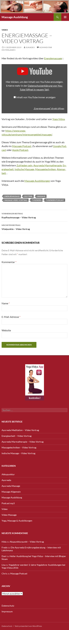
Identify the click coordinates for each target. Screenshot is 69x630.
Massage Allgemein (11, 491)
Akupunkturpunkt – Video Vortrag (27, 541)
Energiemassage (53, 58)
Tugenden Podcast (55, 200)
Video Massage (9, 514)
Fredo (5, 547)
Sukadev (30, 47)
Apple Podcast (20, 149)
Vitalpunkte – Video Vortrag (16, 227)
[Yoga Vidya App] (34, 382)
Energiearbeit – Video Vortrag (16, 436)
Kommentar (9, 261)
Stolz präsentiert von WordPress (28, 626)
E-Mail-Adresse (11, 316)
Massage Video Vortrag (15, 200)
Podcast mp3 (8, 503)
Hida (4, 541)
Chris (4, 573)
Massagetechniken (45, 169)
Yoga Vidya (58, 119)
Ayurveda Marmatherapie (47, 165)
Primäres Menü (65, 17)
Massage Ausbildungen (37, 180)
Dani (4, 556)
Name (6, 303)
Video (5, 30)
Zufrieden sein (24, 165)
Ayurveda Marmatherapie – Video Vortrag (22, 441)
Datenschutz (8, 605)
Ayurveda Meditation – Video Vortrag (20, 430)
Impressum (7, 611)
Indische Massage (24, 169)
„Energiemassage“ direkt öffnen (48, 108)
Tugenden (36, 200)
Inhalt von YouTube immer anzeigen (36, 97)
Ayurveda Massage (11, 486)
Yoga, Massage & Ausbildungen (17, 520)
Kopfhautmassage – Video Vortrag (19, 215)
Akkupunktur (8, 474)
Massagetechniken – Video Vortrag (19, 447)
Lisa (3, 564)
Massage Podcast (21, 146)
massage (41, 196)
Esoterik (28, 196)
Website (6, 330)
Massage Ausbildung (15, 17)
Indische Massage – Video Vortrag (18, 453)
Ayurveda (6, 480)
